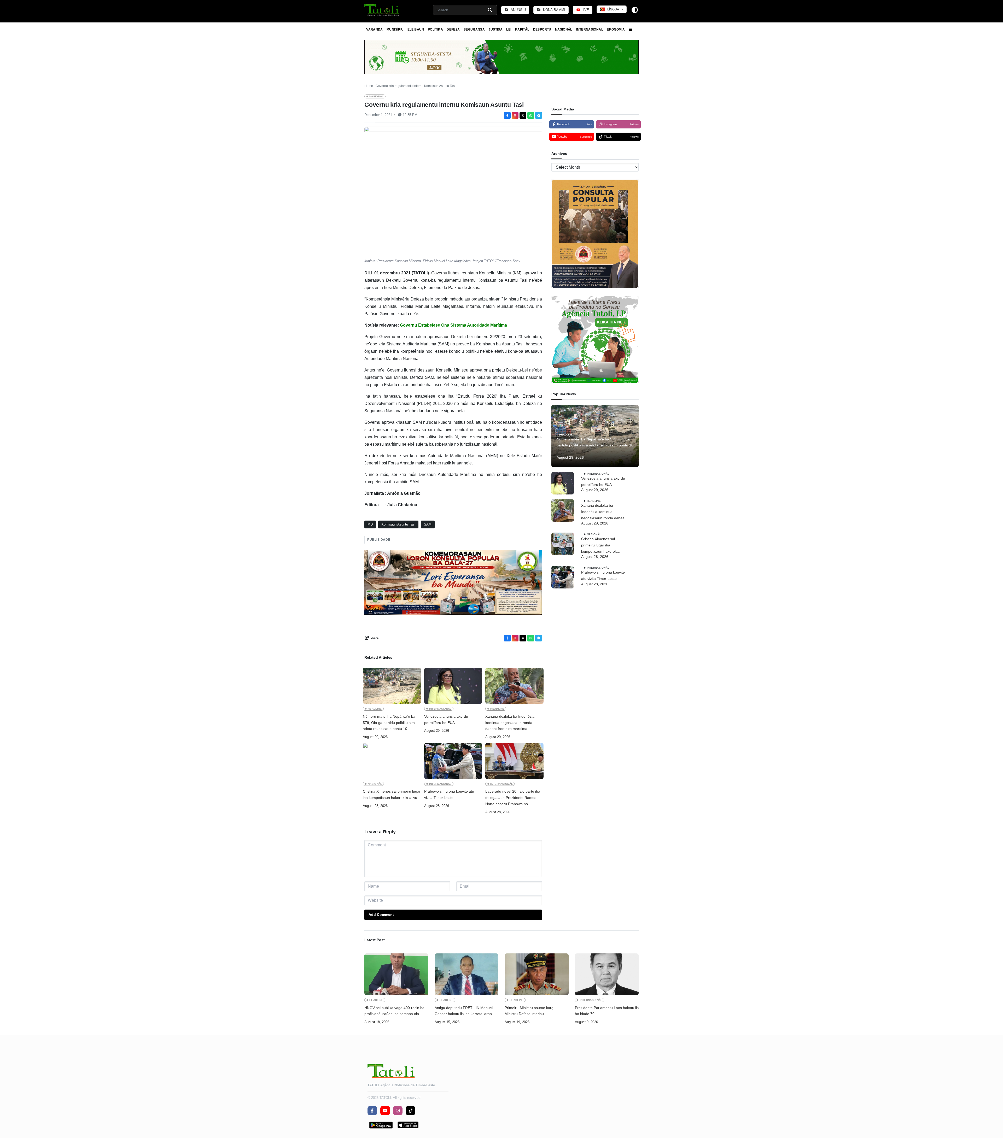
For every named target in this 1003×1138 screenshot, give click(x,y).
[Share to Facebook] (507, 115)
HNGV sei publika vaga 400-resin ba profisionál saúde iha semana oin (394, 1011)
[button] (382, 10)
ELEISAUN (415, 29)
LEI (508, 29)
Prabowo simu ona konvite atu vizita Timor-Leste (449, 794)
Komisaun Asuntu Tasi (398, 524)
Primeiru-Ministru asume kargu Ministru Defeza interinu (530, 1011)
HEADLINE (375, 708)
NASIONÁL (563, 29)
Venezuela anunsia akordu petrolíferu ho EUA (446, 719)
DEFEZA (453, 29)
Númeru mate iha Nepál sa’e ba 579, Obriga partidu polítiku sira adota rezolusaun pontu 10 (389, 722)
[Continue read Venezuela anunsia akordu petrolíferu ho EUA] (453, 686)
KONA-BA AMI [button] (553, 10)
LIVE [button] (584, 10)
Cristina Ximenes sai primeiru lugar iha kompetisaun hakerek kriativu (392, 794)
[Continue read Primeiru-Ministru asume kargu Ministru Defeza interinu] (537, 974)
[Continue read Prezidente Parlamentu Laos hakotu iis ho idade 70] (607, 974)
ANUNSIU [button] (518, 10)
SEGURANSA (474, 29)
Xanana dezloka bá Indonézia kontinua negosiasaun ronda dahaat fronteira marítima (509, 722)
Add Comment (381, 914)
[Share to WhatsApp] (530, 115)
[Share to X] (523, 115)
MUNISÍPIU (395, 29)
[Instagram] (515, 115)
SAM (427, 524)
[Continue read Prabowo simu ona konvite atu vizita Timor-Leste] (453, 761)
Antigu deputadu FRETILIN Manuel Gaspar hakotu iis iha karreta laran (464, 1011)
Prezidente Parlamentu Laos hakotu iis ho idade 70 (607, 1011)
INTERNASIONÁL (589, 29)
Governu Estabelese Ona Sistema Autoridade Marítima (453, 325)
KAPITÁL (522, 29)
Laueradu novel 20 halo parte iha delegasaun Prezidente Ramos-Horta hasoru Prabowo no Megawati (512, 798)
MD (370, 524)
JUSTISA (495, 29)
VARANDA (374, 29)
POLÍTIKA (435, 29)
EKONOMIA (616, 29)
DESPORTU (542, 29)
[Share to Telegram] (538, 115)
